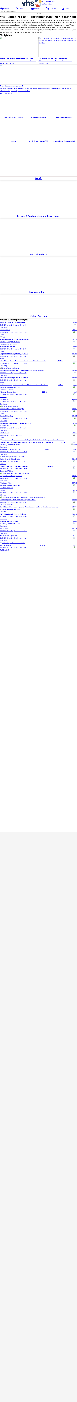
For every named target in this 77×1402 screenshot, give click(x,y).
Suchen (38, 13)
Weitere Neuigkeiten (6, 93)
